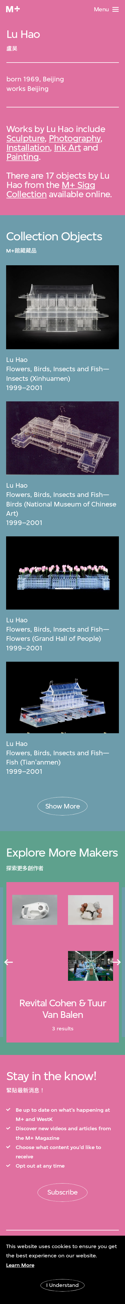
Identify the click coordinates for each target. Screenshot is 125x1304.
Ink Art (67, 147)
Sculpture (25, 138)
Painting (22, 156)
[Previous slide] (8, 962)
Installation (28, 147)
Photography (74, 138)
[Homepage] (13, 9)
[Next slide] (116, 962)
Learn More (20, 1265)
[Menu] (115, 9)
